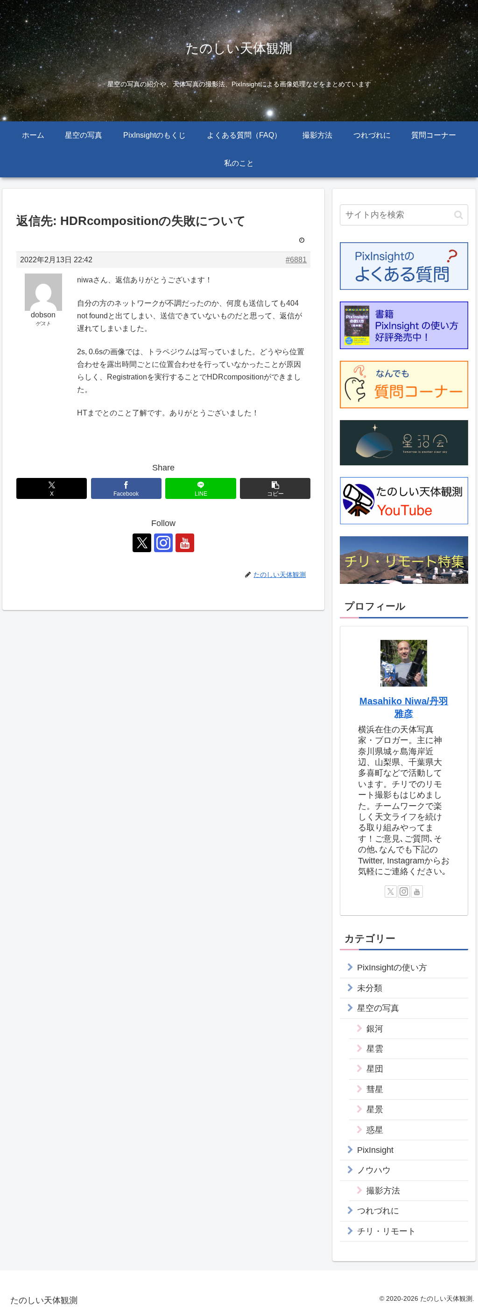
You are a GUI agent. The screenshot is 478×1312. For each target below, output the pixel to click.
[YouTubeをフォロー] (185, 542)
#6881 (296, 260)
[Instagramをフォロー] (163, 542)
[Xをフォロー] (142, 542)
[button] (275, 488)
